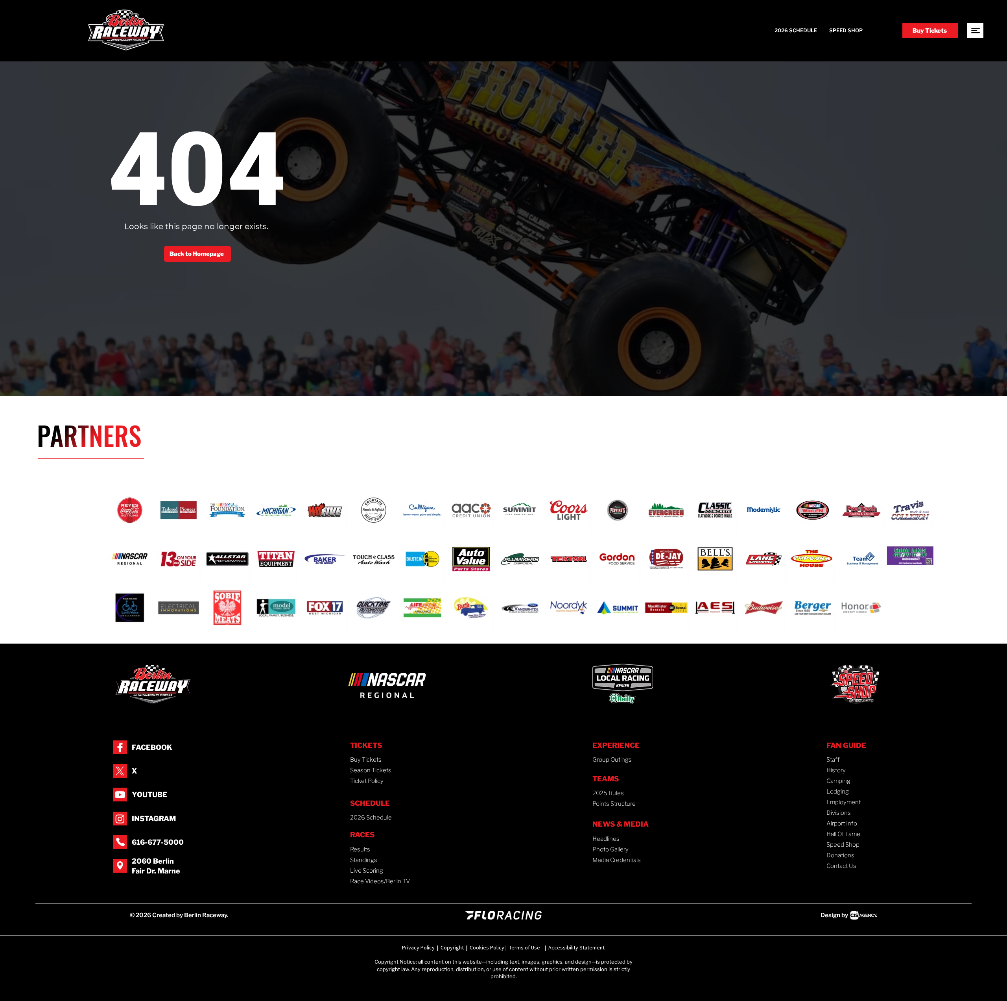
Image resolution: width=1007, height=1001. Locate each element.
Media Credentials (616, 860)
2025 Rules (608, 793)
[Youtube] (120, 795)
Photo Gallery (610, 849)
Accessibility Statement (576, 947)
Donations (840, 855)
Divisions (838, 812)
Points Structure (614, 803)
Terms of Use (525, 947)
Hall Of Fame (843, 834)
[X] (120, 771)
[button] (975, 30)
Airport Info (841, 823)
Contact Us (841, 866)
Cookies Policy (487, 947)
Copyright (452, 947)
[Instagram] (120, 819)
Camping (838, 781)
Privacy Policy (418, 947)
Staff (833, 759)
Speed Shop (842, 844)
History (836, 770)
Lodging (837, 791)
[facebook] (120, 747)
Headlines (606, 838)
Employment (843, 802)
